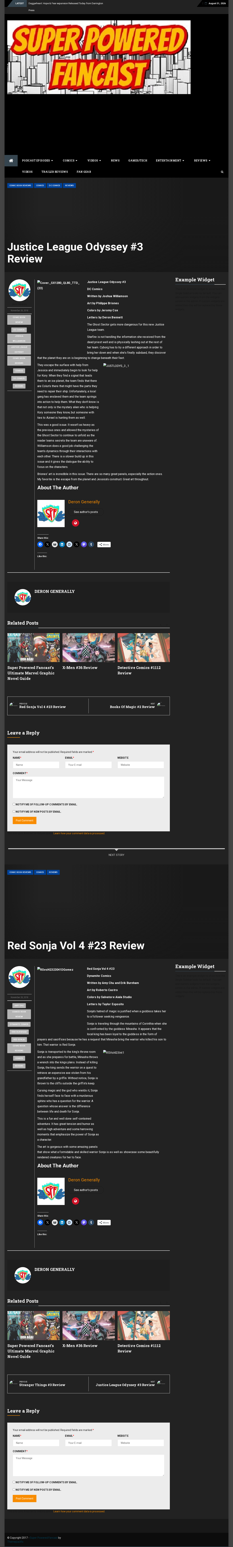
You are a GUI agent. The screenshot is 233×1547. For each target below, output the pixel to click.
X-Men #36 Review (80, 660)
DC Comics (54, 178)
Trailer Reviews (55, 165)
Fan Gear (84, 165)
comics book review (19, 1007)
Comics (68, 153)
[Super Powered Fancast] (11, 153)
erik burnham (19, 1025)
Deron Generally (19, 297)
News (115, 153)
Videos (92, 153)
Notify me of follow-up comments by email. (46, 797)
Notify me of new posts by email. (38, 804)
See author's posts (86, 505)
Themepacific (15, 1534)
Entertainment (168, 153)
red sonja (19, 1033)
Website (123, 750)
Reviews (201, 153)
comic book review (19, 313)
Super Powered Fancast (44, 1530)
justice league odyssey (19, 342)
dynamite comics (19, 1017)
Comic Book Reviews (20, 178)
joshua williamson (19, 331)
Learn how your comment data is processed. (79, 826)
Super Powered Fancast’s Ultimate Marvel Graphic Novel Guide (30, 666)
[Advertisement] (99, 114)
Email (69, 750)
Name (17, 750)
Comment (20, 766)
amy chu (19, 999)
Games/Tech (137, 153)
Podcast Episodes (36, 153)
